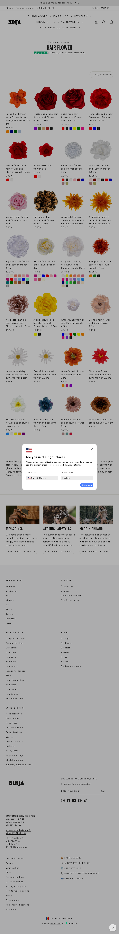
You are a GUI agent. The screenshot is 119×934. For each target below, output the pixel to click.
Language (67, 473)
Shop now (87, 485)
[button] (91, 450)
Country (32, 473)
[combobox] (37, 478)
